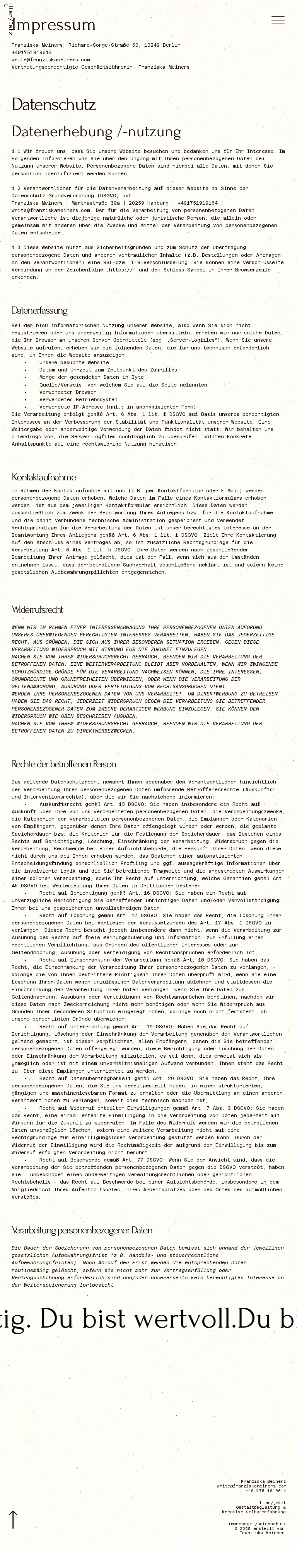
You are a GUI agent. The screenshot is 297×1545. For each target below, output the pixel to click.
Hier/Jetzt (8, 19)
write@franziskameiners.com (51, 60)
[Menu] (278, 20)
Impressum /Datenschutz (257, 1524)
